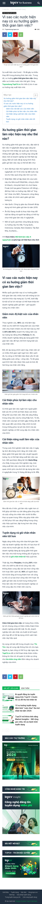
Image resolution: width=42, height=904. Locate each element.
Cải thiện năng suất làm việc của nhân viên (20, 115)
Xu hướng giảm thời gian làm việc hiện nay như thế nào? (20, 99)
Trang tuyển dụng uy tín (12, 897)
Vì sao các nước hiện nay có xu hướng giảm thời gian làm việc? (18, 104)
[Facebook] (4, 34)
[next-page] (7, 730)
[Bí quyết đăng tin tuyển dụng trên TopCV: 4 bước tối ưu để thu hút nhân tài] (8, 697)
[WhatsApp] (20, 34)
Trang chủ (5, 9)
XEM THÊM (25, 688)
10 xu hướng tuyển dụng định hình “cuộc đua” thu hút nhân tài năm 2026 (27, 708)
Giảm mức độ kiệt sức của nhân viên (20, 109)
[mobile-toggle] (4, 3)
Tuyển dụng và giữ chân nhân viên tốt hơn (20, 120)
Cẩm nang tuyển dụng (18, 9)
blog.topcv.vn (33, 892)
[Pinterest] (15, 34)
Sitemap (12, 895)
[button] (38, 3)
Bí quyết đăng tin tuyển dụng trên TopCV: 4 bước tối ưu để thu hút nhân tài (26, 697)
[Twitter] (10, 34)
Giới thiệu (6, 892)
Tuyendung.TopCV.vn (11, 84)
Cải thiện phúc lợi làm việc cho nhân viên (21, 111)
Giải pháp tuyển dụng (24, 895)
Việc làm (23, 892)
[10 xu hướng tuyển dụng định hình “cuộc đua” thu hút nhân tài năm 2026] (8, 708)
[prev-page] (3, 730)
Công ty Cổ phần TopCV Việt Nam (26, 901)
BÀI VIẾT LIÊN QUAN (11, 688)
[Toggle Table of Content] (34, 95)
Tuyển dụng (15, 892)
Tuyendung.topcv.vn (12, 29)
